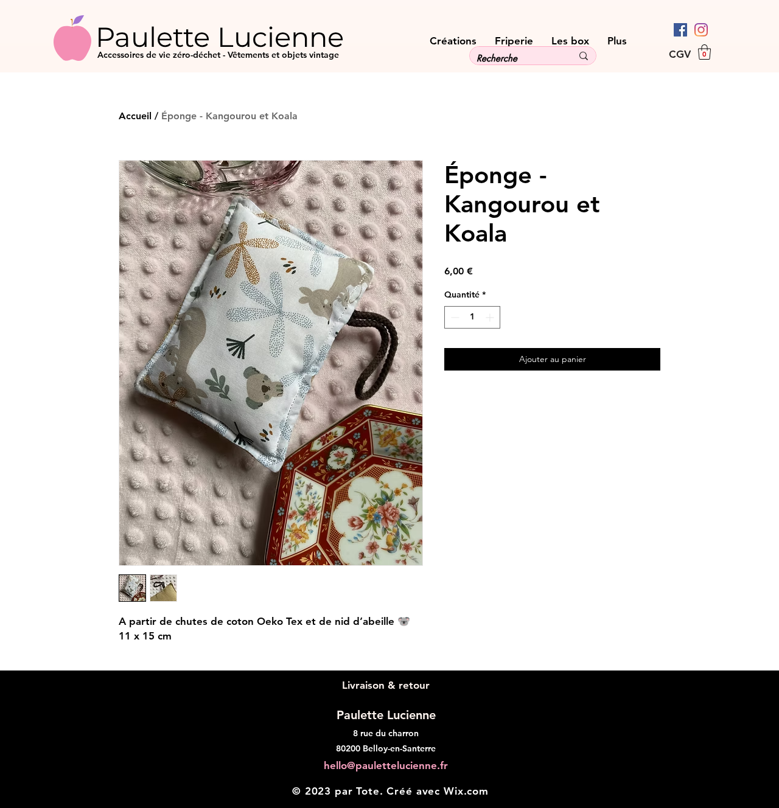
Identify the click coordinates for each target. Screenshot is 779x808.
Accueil (135, 116)
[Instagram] (701, 30)
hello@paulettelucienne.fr (386, 765)
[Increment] (490, 317)
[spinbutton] (472, 317)
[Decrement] (453, 317)
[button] (704, 52)
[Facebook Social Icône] (680, 30)
